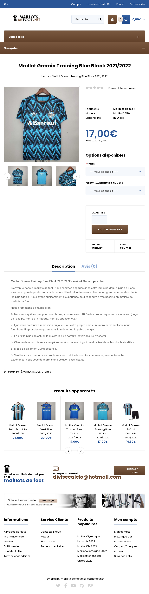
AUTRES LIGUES (32, 372)
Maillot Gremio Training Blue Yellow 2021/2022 (74, 431)
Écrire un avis (128, 88)
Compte (76, 4)
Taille (90, 163)
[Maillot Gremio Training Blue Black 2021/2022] (41, 124)
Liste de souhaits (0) (99, 4)
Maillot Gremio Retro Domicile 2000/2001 (18, 429)
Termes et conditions (17, 556)
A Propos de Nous (15, 532)
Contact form (132, 470)
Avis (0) (89, 266)
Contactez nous (51, 532)
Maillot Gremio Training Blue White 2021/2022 (103, 431)
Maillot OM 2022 (87, 546)
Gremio (46, 372)
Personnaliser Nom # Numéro (104, 182)
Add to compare (125, 246)
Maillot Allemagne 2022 (92, 551)
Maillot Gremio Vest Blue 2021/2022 (46, 429)
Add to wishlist (97, 246)
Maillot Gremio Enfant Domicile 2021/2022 (131, 431)
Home (45, 76)
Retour (45, 536)
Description (63, 266)
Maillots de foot (124, 109)
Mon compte (122, 532)
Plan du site (48, 541)
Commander (137, 4)
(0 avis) (112, 88)
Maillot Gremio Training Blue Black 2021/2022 (79, 76)
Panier (120, 4)
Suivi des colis (123, 556)
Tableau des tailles (53, 546)
